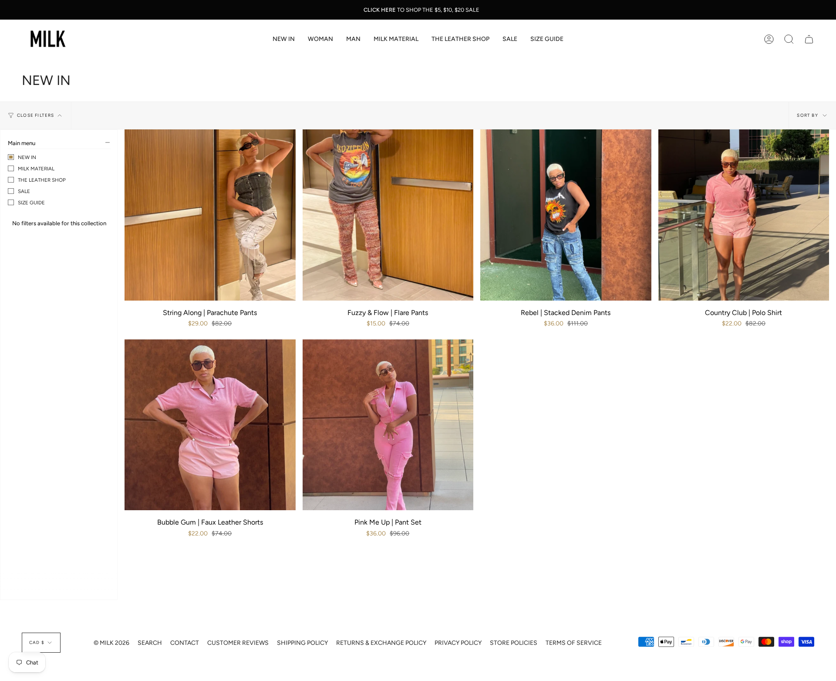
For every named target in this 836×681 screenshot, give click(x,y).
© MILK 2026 (111, 643)
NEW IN (27, 157)
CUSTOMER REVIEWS (238, 643)
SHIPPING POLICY (302, 643)
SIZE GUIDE (31, 203)
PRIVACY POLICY (458, 643)
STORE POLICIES (513, 643)
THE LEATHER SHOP (42, 180)
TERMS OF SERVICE (574, 643)
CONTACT (184, 643)
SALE (24, 191)
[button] (320, 39)
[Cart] (809, 39)
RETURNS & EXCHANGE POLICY (381, 643)
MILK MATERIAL (36, 169)
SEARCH (150, 643)
